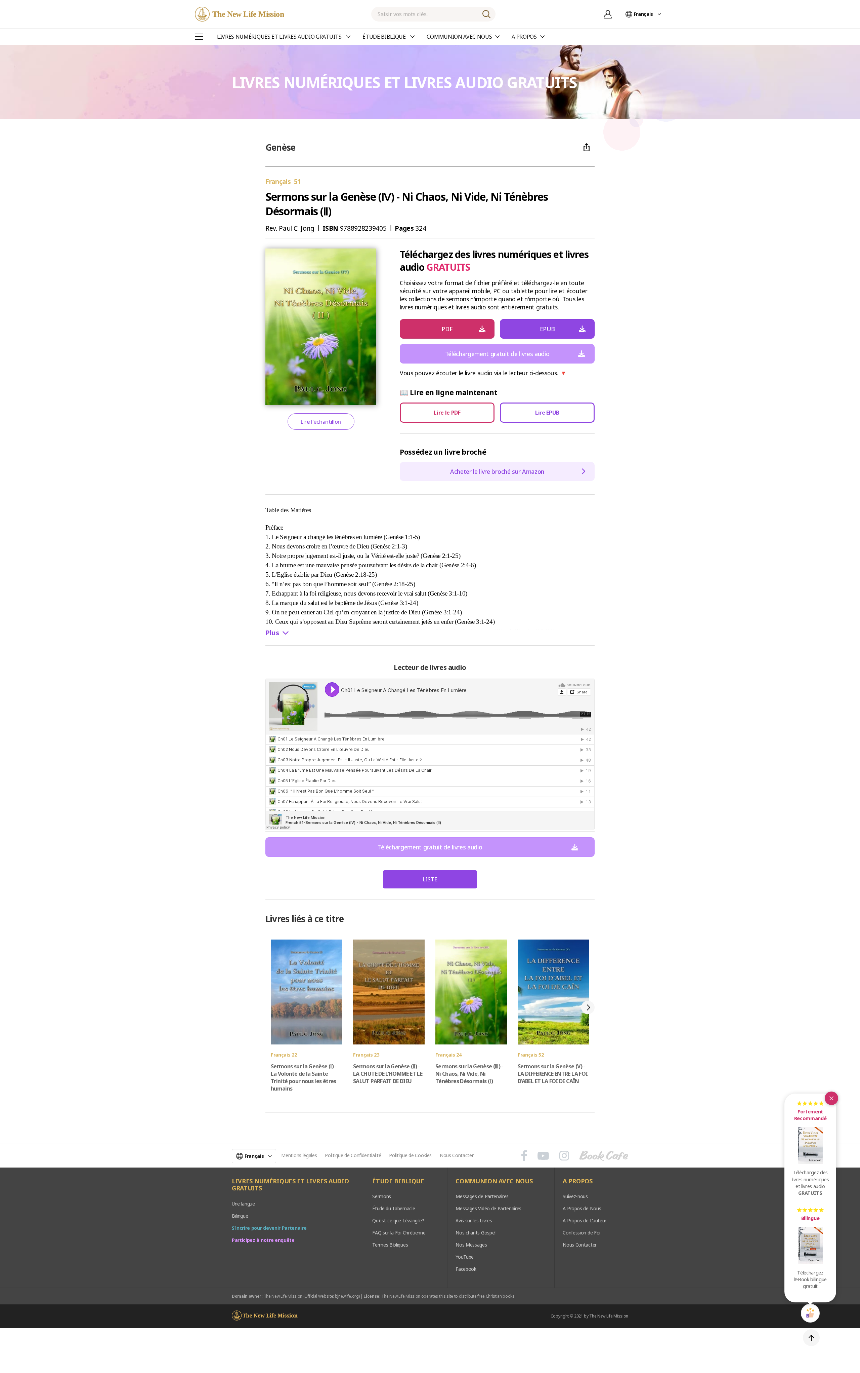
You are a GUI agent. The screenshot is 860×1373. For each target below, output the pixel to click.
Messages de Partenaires (482, 1196)
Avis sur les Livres (474, 1220)
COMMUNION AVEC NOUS (494, 1181)
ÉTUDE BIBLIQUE (398, 1181)
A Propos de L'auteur (584, 1220)
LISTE (430, 879)
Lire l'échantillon (321, 421)
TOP (811, 1337)
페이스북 (524, 1156)
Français (643, 14)
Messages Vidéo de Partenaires (488, 1208)
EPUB (547, 329)
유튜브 (543, 1156)
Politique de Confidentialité (353, 1155)
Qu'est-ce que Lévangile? (398, 1220)
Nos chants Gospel (476, 1232)
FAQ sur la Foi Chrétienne (398, 1232)
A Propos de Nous (582, 1208)
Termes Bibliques (390, 1245)
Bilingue (240, 1216)
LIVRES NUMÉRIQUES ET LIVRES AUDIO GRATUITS (290, 1185)
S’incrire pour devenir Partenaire (269, 1228)
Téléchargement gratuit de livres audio (497, 354)
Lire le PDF (447, 412)
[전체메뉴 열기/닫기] (199, 37)
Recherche (486, 14)
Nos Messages (471, 1245)
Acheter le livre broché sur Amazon (497, 471)
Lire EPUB (547, 412)
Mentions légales (299, 1155)
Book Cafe (603, 1156)
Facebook (466, 1269)
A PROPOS (577, 1181)
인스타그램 (564, 1156)
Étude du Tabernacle (393, 1208)
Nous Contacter (457, 1155)
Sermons (381, 1196)
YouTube (465, 1257)
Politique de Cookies (410, 1155)
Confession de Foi (581, 1232)
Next (588, 1007)
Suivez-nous (575, 1196)
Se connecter (608, 14)
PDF (447, 329)
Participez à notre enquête (263, 1240)
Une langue (243, 1203)
